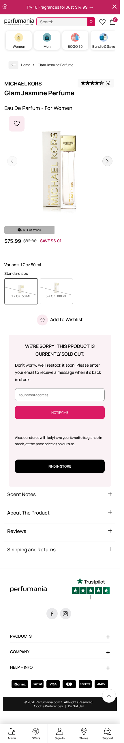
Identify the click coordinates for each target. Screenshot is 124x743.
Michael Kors (23, 83)
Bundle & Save (103, 46)
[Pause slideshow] (5, 7)
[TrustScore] (91, 588)
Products (21, 636)
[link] (13, 65)
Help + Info (21, 667)
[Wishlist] (102, 21)
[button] (112, 22)
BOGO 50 (75, 46)
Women (19, 46)
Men (47, 46)
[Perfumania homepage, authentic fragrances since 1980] (19, 21)
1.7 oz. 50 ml (25, 296)
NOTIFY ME (59, 412)
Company (19, 651)
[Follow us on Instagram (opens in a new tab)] (65, 613)
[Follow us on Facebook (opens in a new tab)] (52, 613)
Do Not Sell (76, 706)
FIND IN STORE (59, 466)
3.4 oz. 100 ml (59, 296)
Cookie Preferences (48, 706)
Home (25, 64)
